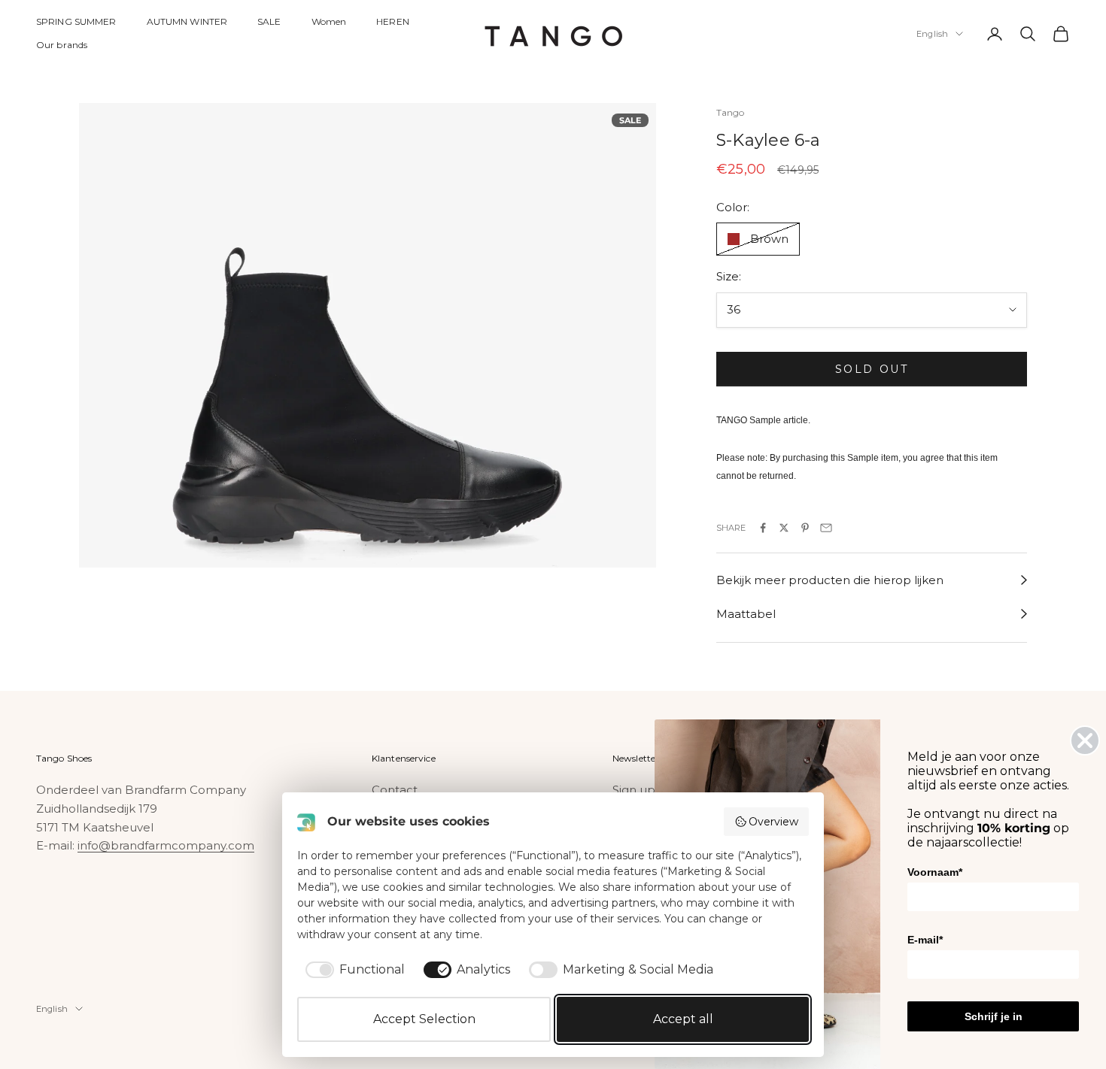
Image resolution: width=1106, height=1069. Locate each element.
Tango (730, 112)
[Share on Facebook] (763, 528)
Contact (395, 790)
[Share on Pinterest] (805, 528)
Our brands (61, 44)
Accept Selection (424, 1019)
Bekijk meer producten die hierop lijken (829, 580)
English (932, 34)
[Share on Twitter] (784, 528)
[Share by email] (826, 528)
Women (329, 21)
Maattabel (746, 614)
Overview (773, 821)
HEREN (392, 21)
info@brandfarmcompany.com (165, 845)
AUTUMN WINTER (187, 21)
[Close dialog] (1085, 740)
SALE (269, 21)
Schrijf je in (993, 1016)
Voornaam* (934, 872)
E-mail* (925, 940)
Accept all (683, 1019)
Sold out (871, 369)
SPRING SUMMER (76, 21)
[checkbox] (352, 970)
